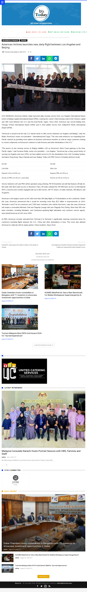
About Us (18, 591)
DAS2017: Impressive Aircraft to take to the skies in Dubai (20, 244)
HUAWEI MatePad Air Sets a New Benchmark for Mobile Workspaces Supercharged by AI (63, 293)
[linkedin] (43, 58)
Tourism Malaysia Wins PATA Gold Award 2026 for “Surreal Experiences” (22, 334)
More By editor (42, 257)
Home (3, 37)
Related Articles (43, 254)
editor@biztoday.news (64, 591)
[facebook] (31, 58)
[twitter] (37, 58)
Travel (24, 40)
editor (4, 465)
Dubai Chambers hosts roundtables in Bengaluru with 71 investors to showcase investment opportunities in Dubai (19, 295)
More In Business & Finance (42, 260)
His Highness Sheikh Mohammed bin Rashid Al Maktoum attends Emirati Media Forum (68, 244)
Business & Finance (14, 37)
